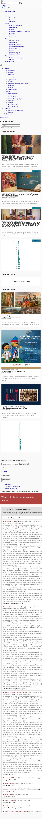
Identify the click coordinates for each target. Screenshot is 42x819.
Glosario (11, 59)
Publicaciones (9, 61)
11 (18, 261)
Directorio (8, 484)
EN (9, 8)
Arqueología (13, 48)
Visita (7, 23)
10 (19, 259)
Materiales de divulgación (17, 58)
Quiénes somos (14, 40)
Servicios (12, 35)
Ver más (36, 171)
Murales (11, 50)
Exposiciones (13, 27)
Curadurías (12, 18)
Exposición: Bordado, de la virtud (19, 31)
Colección (8, 16)
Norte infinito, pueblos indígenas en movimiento (19, 195)
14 (19, 266)
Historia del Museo (15, 44)
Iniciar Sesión (11, 11)
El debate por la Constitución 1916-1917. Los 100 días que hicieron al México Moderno (17, 157)
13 (19, 264)
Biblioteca (12, 33)
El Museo (8, 39)
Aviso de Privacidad (11, 488)
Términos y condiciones (12, 486)
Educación (8, 56)
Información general (15, 25)
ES (4, 8)
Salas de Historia (14, 52)
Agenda (11, 29)
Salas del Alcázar (14, 54)
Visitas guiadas (14, 37)
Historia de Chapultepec (16, 46)
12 (19, 262)
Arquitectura (13, 42)
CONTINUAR (24, 464)
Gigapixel (12, 21)
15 (19, 268)
